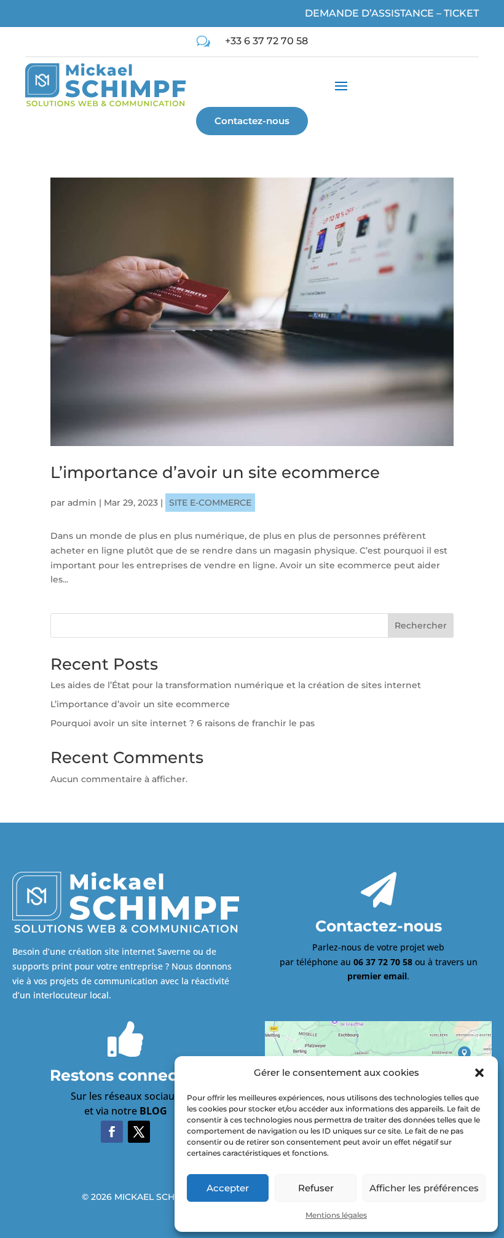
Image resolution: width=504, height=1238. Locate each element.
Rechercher (421, 625)
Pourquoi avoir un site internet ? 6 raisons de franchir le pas (182, 723)
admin (82, 502)
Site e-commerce (210, 502)
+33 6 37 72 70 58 (266, 41)
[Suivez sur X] (139, 1132)
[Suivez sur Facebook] (112, 1132)
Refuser (316, 1188)
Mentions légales (336, 1215)
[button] (479, 1073)
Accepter (228, 1188)
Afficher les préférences (424, 1188)
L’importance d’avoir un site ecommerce (215, 472)
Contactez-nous (252, 121)
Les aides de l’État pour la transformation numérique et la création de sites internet (235, 685)
